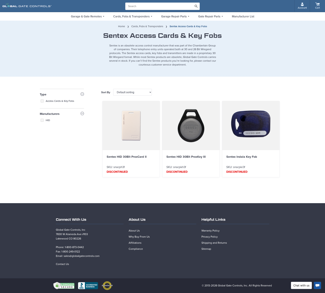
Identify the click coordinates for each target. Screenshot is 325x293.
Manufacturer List (243, 16)
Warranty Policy (210, 230)
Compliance (136, 249)
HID (48, 120)
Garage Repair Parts (174, 16)
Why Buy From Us (139, 236)
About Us (134, 230)
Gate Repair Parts (209, 16)
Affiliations (135, 243)
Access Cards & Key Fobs (60, 101)
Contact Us (62, 264)
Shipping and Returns (214, 243)
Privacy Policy (209, 236)
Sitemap (206, 249)
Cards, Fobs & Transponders (131, 16)
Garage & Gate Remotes (86, 16)
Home (121, 26)
